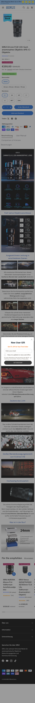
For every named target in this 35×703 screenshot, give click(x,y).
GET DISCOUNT (18, 362)
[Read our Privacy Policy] (31, 358)
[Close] (31, 339)
